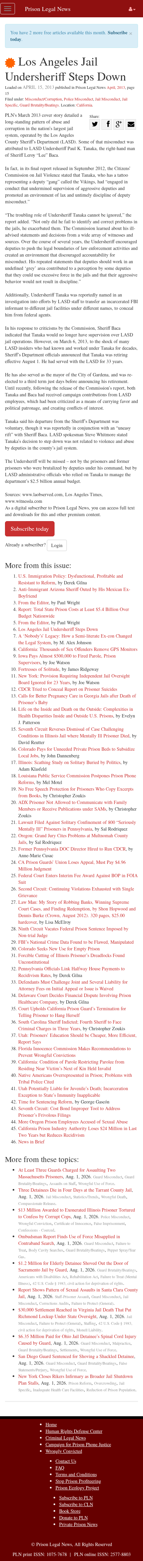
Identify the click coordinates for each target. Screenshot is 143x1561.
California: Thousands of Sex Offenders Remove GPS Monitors (77, 649)
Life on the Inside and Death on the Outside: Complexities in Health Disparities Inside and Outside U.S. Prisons (75, 712)
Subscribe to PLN (76, 1497)
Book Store (69, 1511)
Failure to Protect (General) (92, 1303)
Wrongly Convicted (64, 1451)
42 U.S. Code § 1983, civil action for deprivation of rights (78, 1283)
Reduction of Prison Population (110, 1389)
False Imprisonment (109, 1223)
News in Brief (31, 1141)
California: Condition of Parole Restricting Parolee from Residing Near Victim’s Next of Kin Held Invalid (71, 1065)
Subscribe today (30, 528)
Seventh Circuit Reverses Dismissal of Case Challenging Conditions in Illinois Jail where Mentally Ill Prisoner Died (73, 732)
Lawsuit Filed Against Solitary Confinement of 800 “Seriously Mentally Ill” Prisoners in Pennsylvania (77, 825)
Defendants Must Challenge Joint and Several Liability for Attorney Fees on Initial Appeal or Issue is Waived (73, 985)
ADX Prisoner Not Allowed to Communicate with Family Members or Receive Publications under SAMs (72, 805)
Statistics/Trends (85, 1196)
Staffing (90, 1323)
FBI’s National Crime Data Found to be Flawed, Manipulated (76, 942)
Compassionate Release (36, 1203)
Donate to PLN (73, 1517)
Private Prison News (78, 1524)
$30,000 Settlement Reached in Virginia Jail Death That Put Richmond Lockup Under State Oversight (74, 1312)
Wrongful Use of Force (96, 1183)
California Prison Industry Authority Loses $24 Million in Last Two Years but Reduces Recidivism (77, 1131)
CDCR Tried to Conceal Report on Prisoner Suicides (67, 689)
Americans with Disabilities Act (42, 1276)
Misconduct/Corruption (43, 98)
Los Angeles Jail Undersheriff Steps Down (58, 629)
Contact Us (66, 1461)
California (84, 104)
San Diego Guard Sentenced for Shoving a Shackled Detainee (76, 1356)
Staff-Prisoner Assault (72, 1296)
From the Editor (33, 602)
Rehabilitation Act (84, 1276)
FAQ (60, 1467)
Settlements (68, 1349)
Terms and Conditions (76, 1474)
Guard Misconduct (107, 1176)
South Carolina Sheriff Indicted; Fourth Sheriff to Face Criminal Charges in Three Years (69, 1025)
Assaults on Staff (62, 1183)
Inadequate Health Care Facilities (58, 1389)
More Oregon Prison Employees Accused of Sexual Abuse (73, 1121)
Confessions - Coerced (36, 1230)
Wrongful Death (113, 1196)
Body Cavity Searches (46, 1250)
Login (57, 545)
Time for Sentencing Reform (45, 1101)
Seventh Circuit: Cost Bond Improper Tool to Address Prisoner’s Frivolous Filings (69, 1111)
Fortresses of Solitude (38, 669)
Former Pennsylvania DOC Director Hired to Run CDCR (72, 849)
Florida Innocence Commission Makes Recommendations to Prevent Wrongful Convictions (74, 1051)
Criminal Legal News (66, 1438)
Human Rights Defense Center (74, 1431)
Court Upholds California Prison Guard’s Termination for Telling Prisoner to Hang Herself (72, 1011)
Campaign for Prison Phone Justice (78, 1444)
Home (51, 1424)
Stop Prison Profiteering (78, 1481)
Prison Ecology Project (77, 1487)
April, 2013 (116, 87)
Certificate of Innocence (72, 1223)
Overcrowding (105, 1383)
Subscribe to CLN (76, 1504)
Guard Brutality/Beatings (39, 104)
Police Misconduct (78, 98)
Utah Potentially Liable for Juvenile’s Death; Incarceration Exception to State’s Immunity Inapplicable (73, 1091)
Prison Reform (80, 1383)
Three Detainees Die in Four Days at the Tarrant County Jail (75, 1190)
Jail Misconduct (107, 98)
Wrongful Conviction (35, 1223)
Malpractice (121, 1343)
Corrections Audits (54, 1303)
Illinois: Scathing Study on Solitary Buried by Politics (69, 762)
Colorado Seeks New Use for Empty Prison (59, 948)
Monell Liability (88, 1329)
